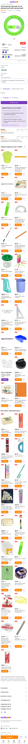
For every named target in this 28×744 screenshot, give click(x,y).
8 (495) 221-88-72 (6, 706)
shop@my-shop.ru (6, 709)
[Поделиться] (25, 737)
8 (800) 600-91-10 (6, 704)
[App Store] (4, 728)
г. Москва (23, 47)
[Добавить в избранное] (21, 737)
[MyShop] (6, 718)
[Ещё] (9, 379)
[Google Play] (14, 728)
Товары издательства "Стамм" (12, 147)
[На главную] (14, 2)
